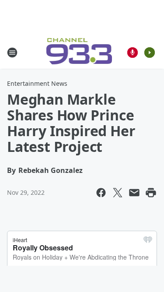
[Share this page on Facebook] (101, 192)
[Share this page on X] (118, 192)
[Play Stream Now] (149, 52)
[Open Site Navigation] (12, 52)
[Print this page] (151, 192)
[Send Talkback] (132, 52)
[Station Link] (79, 52)
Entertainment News (37, 83)
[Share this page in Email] (134, 192)
